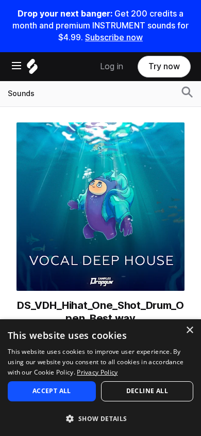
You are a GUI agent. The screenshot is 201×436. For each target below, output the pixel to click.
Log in (111, 66)
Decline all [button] (147, 390)
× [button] (189, 330)
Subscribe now (114, 37)
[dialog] (100, 377)
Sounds (21, 93)
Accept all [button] (51, 390)
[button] (100, 418)
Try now (164, 66)
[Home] (32, 69)
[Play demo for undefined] (100, 207)
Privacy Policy (97, 372)
